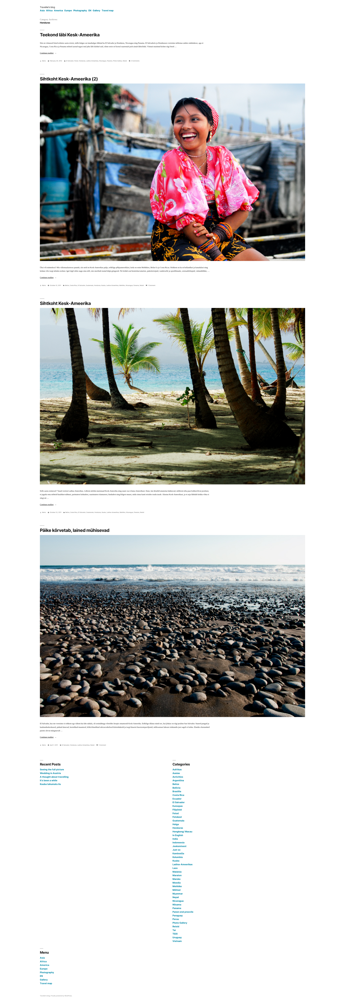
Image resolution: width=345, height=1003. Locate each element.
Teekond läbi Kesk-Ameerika (70, 34)
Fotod (76, 61)
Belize (67, 285)
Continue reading (48, 53)
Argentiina (178, 780)
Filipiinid (177, 809)
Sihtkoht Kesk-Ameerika (65, 303)
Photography (80, 10)
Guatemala (89, 285)
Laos (175, 868)
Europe (68, 10)
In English (177, 835)
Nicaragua (102, 61)
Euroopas (177, 806)
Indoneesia (178, 842)
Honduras (82, 61)
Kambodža (178, 853)
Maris (44, 61)
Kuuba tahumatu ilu (50, 784)
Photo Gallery (117, 61)
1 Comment (151, 285)
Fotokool (177, 817)
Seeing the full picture (52, 769)
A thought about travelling (54, 777)
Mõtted (176, 890)
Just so (176, 849)
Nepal (175, 897)
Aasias (176, 773)
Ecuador (176, 798)
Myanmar (177, 893)
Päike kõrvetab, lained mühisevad (74, 530)
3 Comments (135, 61)
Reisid (125, 61)
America (58, 10)
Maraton (177, 875)
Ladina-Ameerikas (92, 61)
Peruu (175, 919)
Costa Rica (73, 285)
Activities (177, 777)
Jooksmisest (179, 846)
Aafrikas (177, 769)
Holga (175, 824)
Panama (109, 61)
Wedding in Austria (50, 773)
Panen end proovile (182, 912)
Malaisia (176, 871)
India (175, 838)
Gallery (96, 10)
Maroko (176, 879)
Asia (42, 10)
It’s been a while (48, 780)
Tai (174, 930)
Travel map (107, 10)
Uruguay (177, 937)
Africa (49, 10)
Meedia (176, 882)
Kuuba (103, 285)
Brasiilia (176, 791)
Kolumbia (177, 857)
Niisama (176, 904)
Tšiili (175, 933)
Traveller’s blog (47, 7)
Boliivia (176, 787)
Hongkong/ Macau (182, 831)
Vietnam (177, 941)
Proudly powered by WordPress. (61, 996)
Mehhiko (122, 285)
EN (89, 10)
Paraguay (177, 915)
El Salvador (69, 61)
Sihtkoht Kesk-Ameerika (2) (69, 79)
